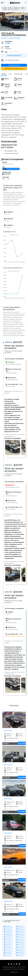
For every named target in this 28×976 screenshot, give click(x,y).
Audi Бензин (21, 942)
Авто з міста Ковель (21, 944)
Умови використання (7, 969)
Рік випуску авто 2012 (9, 926)
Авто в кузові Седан (21, 936)
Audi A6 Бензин (9, 944)
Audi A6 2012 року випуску (9, 929)
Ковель (22, 7)
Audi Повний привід (21, 934)
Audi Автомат (8, 931)
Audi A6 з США (21, 955)
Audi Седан (8, 939)
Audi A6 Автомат (21, 931)
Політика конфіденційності (19, 969)
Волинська (16, 7)
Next (24, 720)
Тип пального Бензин (9, 942)
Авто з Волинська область (9, 950)
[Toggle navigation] (26, 2)
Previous (4, 720)
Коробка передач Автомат (21, 929)
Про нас (23, 966)
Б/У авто (10, 7)
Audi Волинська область (21, 950)
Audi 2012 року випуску (21, 926)
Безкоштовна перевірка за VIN (9, 966)
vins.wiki (4, 7)
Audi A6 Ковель (21, 947)
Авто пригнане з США (21, 952)
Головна (19, 966)
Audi (5, 9)
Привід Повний (9, 934)
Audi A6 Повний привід (9, 936)
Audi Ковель (8, 947)
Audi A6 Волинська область (9, 952)
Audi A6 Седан (21, 939)
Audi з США (8, 955)
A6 (8, 9)
